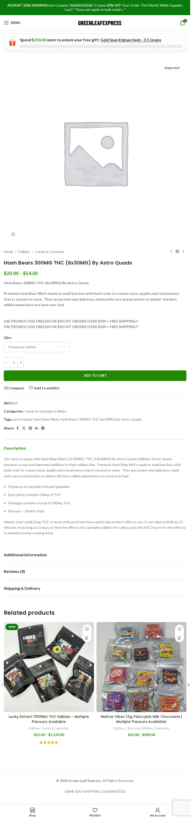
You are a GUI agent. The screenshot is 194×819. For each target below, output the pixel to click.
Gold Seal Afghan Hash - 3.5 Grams (130, 40)
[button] (188, 685)
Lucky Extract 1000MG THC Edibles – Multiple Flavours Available (49, 719)
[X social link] (23, 428)
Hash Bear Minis (46, 419)
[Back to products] (177, 252)
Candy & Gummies (49, 251)
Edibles (24, 251)
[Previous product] (171, 252)
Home (8, 251)
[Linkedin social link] (37, 428)
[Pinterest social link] (30, 428)
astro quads (22, 419)
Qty (7, 337)
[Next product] (183, 252)
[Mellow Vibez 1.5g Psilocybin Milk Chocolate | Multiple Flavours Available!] (141, 667)
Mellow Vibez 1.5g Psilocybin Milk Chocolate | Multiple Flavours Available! (141, 719)
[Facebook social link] (17, 428)
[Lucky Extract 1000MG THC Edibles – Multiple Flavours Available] (49, 667)
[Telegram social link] (43, 428)
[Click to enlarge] (13, 234)
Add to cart (95, 375)
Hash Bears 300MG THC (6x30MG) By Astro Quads (101, 419)
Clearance (161, 728)
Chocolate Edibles (139, 728)
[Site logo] (100, 22)
